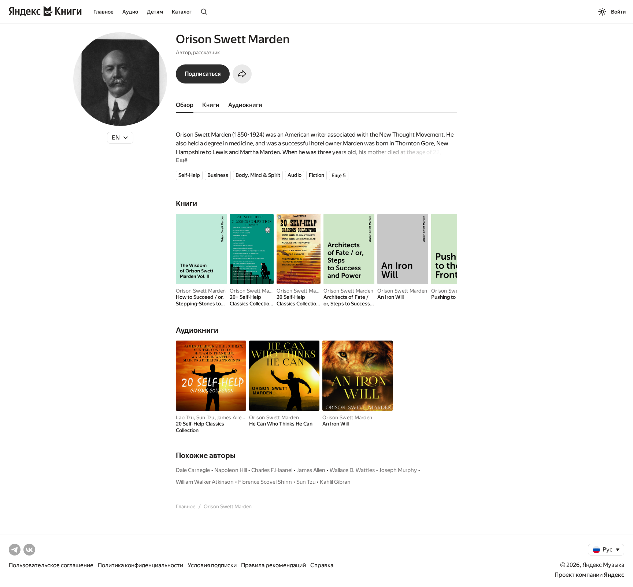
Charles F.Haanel (271, 470)
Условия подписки (212, 565)
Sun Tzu (205, 417)
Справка (321, 565)
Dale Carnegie (193, 470)
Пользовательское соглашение (51, 565)
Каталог (182, 12)
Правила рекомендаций (273, 565)
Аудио (130, 12)
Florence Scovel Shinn (265, 482)
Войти (618, 12)
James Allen (230, 417)
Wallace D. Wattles (352, 470)
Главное (103, 12)
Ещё (182, 160)
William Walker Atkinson (205, 482)
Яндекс (614, 574)
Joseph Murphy (398, 470)
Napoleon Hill (230, 470)
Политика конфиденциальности (140, 565)
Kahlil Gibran (335, 482)
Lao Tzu (185, 417)
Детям (155, 12)
